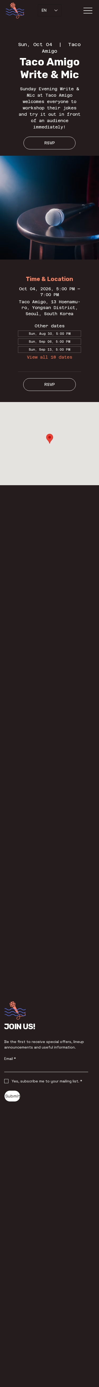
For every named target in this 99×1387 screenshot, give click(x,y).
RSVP (49, 142)
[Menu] (88, 11)
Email (10, 1058)
